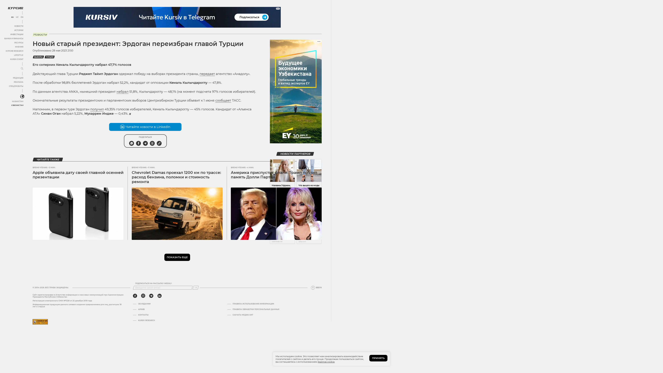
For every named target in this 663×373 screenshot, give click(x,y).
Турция (49, 57)
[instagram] (143, 296)
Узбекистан (17, 105)
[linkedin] (159, 296)
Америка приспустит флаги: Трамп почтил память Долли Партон (274, 174)
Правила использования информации (253, 304)
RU (12, 17)
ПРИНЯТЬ (378, 358)
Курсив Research (14, 51)
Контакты (143, 315)
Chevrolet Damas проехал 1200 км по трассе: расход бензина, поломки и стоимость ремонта (176, 177)
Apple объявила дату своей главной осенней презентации (78, 174)
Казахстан (17, 101)
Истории (18, 30)
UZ (17, 17)
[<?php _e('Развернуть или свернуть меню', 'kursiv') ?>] (22, 96)
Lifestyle (18, 55)
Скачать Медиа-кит (243, 315)
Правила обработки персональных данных (256, 309)
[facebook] (135, 296)
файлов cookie (326, 361)
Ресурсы (18, 43)
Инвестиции (16, 34)
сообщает (223, 100)
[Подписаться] (195, 288)
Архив (141, 309)
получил (97, 109)
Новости (18, 26)
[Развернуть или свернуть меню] (22, 68)
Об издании (144, 304)
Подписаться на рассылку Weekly (153, 284)
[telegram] (151, 296)
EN (22, 17)
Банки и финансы (13, 38)
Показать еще (177, 257)
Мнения (19, 47)
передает (207, 74)
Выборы (38, 57)
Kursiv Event (16, 59)
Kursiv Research (146, 320)
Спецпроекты (16, 86)
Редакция (18, 78)
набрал (122, 92)
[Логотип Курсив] (15, 8)
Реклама (18, 82)
